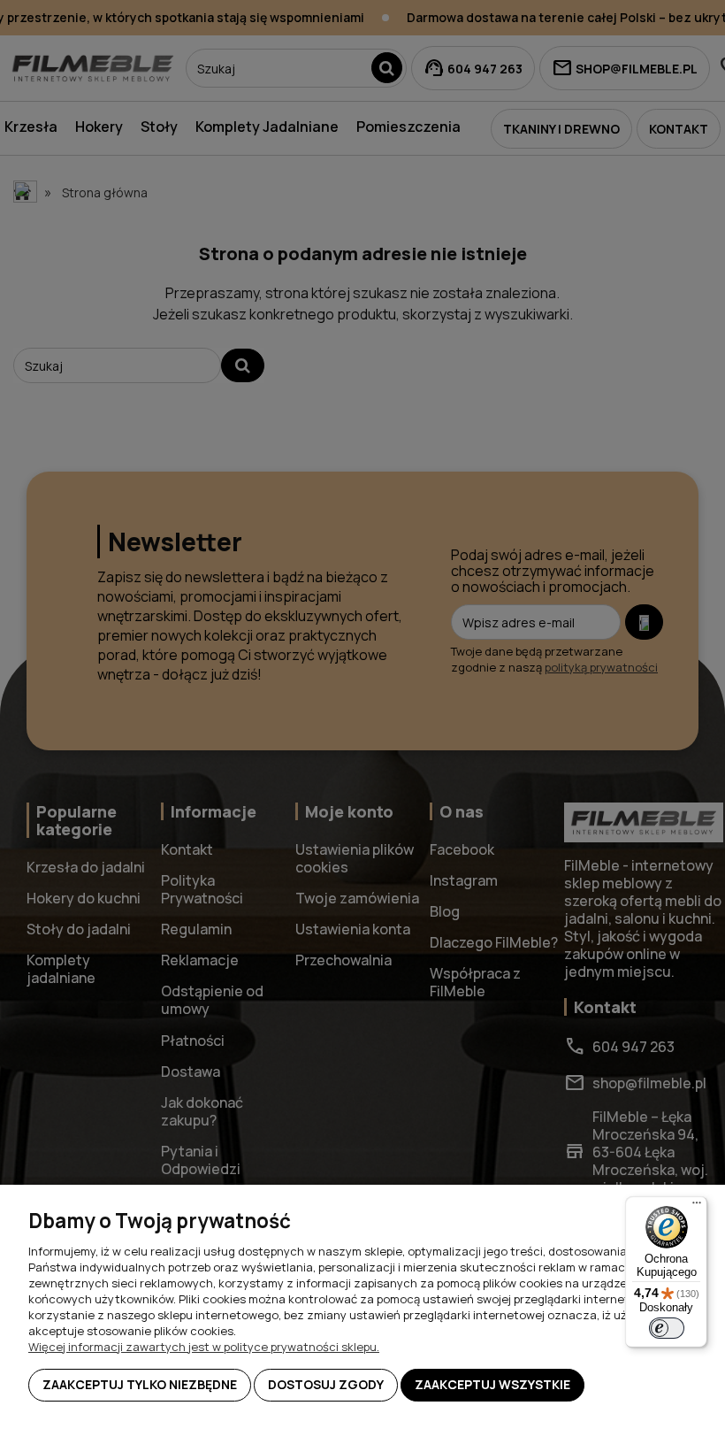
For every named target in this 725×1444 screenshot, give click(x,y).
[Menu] (696, 1206)
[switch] (666, 1328)
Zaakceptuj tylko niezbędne (139, 1384)
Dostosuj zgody (326, 1384)
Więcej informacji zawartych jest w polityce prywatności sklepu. (203, 1347)
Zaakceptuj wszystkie (492, 1384)
